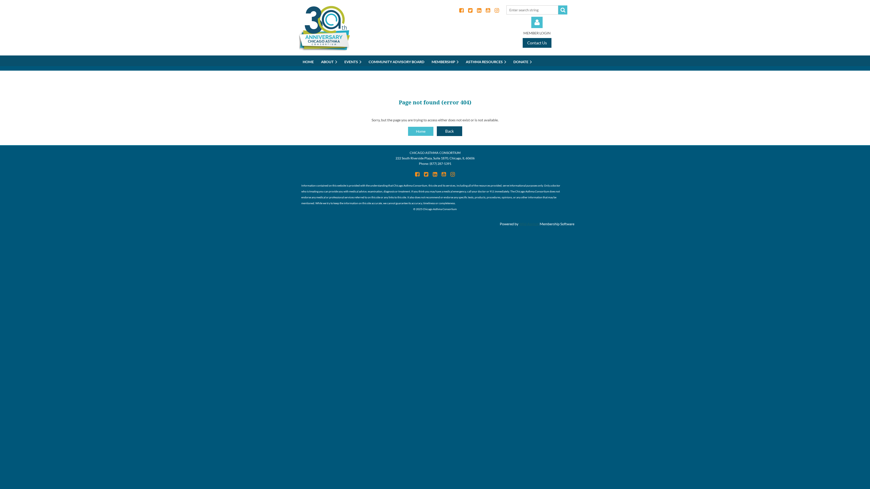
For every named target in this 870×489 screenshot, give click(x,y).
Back (449, 131)
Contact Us (537, 42)
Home (420, 131)
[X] (470, 10)
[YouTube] (488, 10)
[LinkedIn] (479, 10)
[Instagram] (496, 10)
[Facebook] (461, 10)
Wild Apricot (529, 224)
